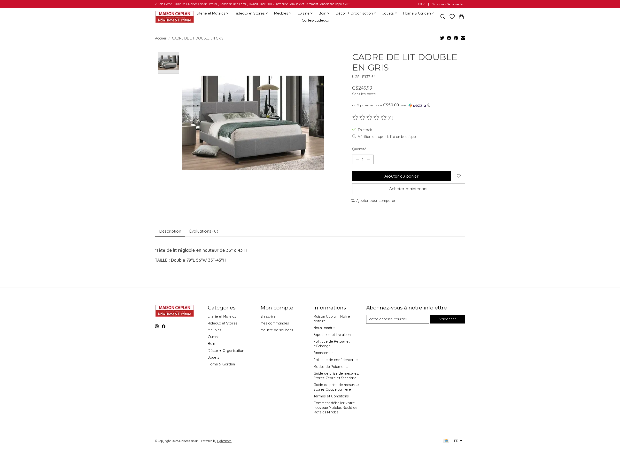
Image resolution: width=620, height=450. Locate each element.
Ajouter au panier (401, 176)
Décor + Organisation (226, 350)
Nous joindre (324, 327)
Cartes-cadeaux (315, 20)
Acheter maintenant (408, 188)
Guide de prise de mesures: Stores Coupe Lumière (336, 387)
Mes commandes (275, 323)
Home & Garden (221, 364)
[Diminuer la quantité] (357, 159)
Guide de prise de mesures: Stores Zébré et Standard (336, 375)
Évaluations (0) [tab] (203, 231)
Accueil (161, 38)
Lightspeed (224, 441)
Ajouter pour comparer (375, 200)
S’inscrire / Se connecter (448, 4)
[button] (408, 105)
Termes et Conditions (331, 396)
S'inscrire (268, 316)
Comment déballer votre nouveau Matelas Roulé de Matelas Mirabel (335, 407)
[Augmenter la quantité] (368, 159)
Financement (324, 352)
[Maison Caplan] (174, 16)
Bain (211, 343)
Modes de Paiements (330, 366)
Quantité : (360, 149)
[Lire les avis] (370, 117)
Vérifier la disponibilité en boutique (387, 136)
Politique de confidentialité (335, 359)
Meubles (214, 330)
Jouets (213, 357)
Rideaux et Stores (222, 323)
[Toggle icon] (442, 16)
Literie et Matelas (222, 316)
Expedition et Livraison (332, 334)
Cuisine (213, 336)
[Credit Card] (446, 441)
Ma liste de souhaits (277, 330)
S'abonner (447, 319)
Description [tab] (170, 231)
